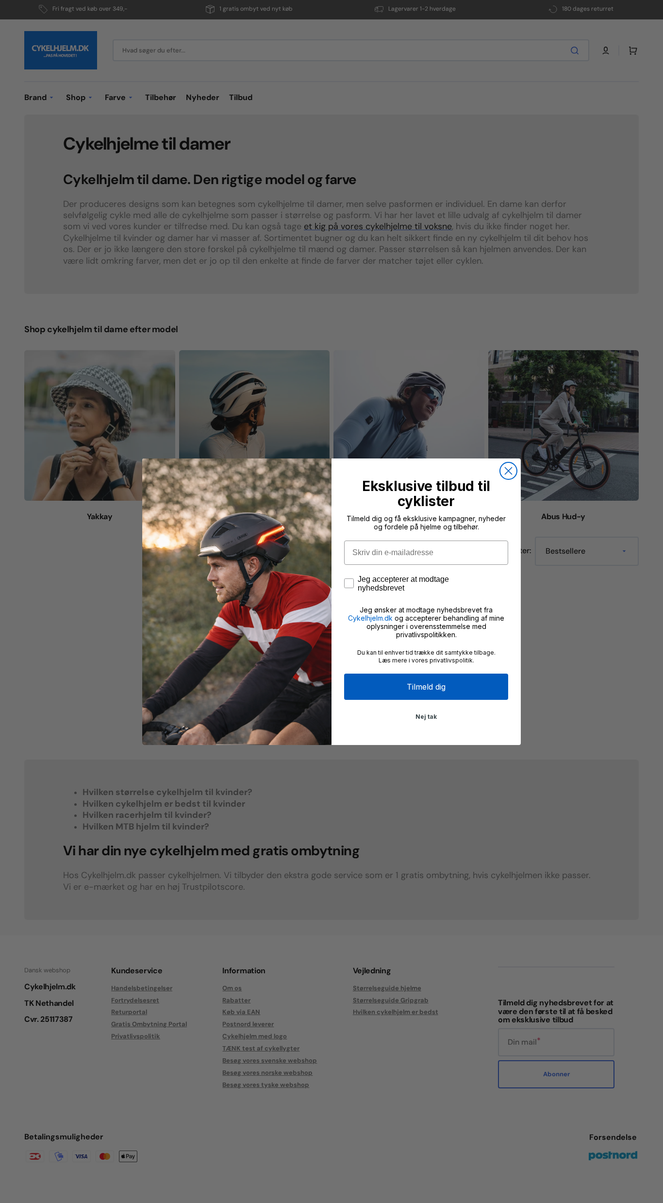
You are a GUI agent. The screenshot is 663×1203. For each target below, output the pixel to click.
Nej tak (426, 716)
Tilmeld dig (426, 687)
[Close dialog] (508, 470)
